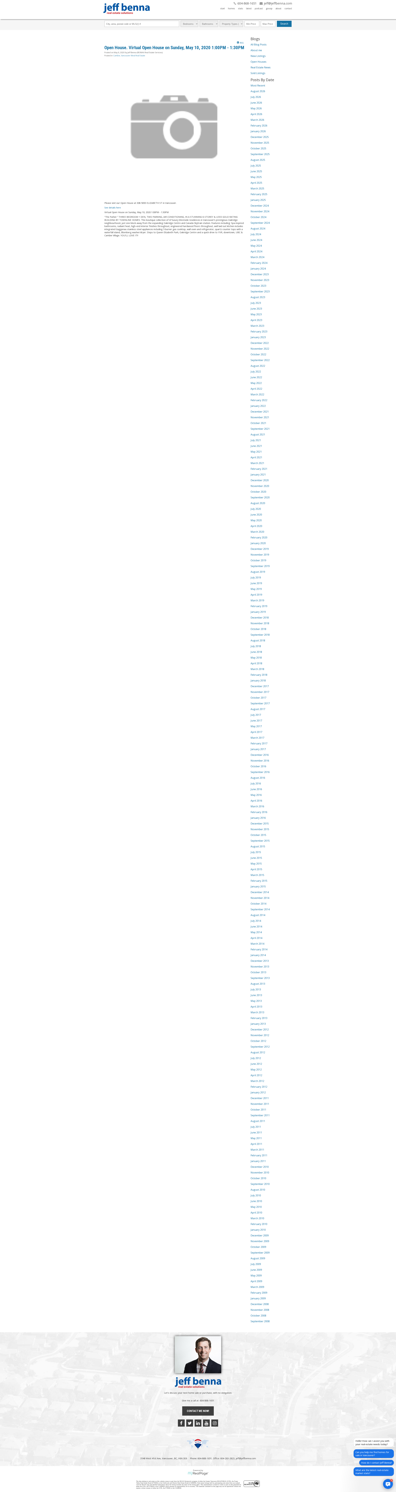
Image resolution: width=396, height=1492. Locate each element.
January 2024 (258, 268)
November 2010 (260, 1172)
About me (256, 50)
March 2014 (257, 943)
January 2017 (258, 749)
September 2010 (260, 1184)
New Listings (258, 56)
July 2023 (256, 303)
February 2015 (259, 880)
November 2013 (260, 966)
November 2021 (260, 417)
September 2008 (260, 1321)
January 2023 (258, 337)
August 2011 (258, 1121)
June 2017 (256, 720)
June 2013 (256, 995)
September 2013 (260, 978)
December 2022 (260, 343)
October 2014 (258, 903)
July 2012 (256, 1058)
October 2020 (258, 491)
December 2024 (260, 205)
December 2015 (260, 823)
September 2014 (260, 909)
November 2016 (260, 760)
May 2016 (256, 795)
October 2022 (258, 354)
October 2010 (258, 1178)
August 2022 (258, 366)
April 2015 (256, 869)
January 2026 (258, 131)
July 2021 (256, 440)
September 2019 (260, 566)
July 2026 (256, 97)
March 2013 (257, 1012)
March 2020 (257, 531)
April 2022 (256, 388)
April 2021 (256, 457)
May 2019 (256, 589)
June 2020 (256, 514)
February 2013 (259, 1018)
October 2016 (258, 766)
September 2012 (260, 1046)
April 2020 (256, 526)
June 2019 (256, 583)
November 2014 (260, 898)
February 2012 (259, 1086)
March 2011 (257, 1149)
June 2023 (256, 308)
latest (249, 8)
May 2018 (256, 657)
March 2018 (257, 669)
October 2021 (258, 423)
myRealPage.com (198, 1473)
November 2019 (260, 554)
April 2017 (256, 732)
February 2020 (259, 537)
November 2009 (260, 1241)
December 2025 (260, 137)
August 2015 (258, 846)
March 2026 (257, 120)
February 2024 (259, 263)
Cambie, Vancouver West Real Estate (129, 55)
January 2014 (258, 955)
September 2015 (260, 840)
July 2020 (256, 509)
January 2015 (258, 886)
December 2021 (260, 411)
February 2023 (259, 331)
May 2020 (256, 520)
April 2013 (256, 1006)
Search (284, 23)
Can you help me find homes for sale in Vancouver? (372, 1454)
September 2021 (260, 428)
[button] (388, 1484)
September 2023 (260, 291)
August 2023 (258, 297)
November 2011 (260, 1104)
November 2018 (260, 623)
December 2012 (260, 1029)
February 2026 (259, 125)
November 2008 (260, 1310)
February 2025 (259, 194)
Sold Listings (258, 73)
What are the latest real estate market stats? (372, 1471)
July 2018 (256, 646)
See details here (112, 207)
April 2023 (256, 320)
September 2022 (260, 360)
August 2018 (258, 640)
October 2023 (258, 285)
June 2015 (256, 858)
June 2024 (256, 240)
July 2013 (256, 989)
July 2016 (256, 783)
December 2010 (260, 1167)
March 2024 (257, 257)
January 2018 (258, 680)
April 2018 (256, 663)
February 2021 (259, 469)
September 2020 (260, 497)
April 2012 (256, 1075)
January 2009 (258, 1298)
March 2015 (257, 875)
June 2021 (256, 446)
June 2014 (256, 926)
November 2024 (260, 211)
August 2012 (258, 1052)
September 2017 (260, 703)
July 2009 (256, 1264)
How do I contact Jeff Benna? (376, 1462)
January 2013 (258, 1023)
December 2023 (260, 274)
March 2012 (257, 1081)
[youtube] (206, 1423)
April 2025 (256, 182)
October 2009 (258, 1247)
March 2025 (257, 188)
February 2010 (259, 1224)
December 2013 (260, 961)
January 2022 (258, 406)
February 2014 (259, 949)
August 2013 (258, 983)
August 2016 (258, 777)
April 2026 (256, 114)
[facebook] (181, 1423)
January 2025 (258, 200)
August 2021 (258, 434)
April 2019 (256, 594)
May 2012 (256, 1069)
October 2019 (258, 560)
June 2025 (256, 171)
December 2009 (260, 1235)
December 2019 (260, 549)
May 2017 (256, 726)
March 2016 (257, 806)
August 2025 (258, 160)
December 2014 (260, 892)
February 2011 (259, 1155)
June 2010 (256, 1201)
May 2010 (256, 1207)
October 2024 (258, 217)
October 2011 (258, 1109)
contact (288, 8)
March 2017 (257, 737)
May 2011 (256, 1138)
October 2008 (258, 1315)
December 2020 (260, 480)
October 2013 (258, 972)
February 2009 (259, 1292)
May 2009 (256, 1275)
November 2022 (260, 348)
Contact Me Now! (198, 1411)
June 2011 (256, 1132)
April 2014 (256, 938)
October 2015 (258, 835)
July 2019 (256, 577)
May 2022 (256, 383)
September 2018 (260, 634)
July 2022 (256, 371)
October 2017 (258, 697)
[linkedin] (198, 1423)
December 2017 (260, 686)
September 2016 (260, 772)
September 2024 (260, 223)
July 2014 (256, 921)
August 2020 (258, 503)
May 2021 (256, 451)
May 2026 (256, 108)
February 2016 (259, 812)
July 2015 (256, 852)
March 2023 (257, 326)
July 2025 (256, 165)
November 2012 (260, 1035)
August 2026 (258, 91)
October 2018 (258, 629)
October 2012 (258, 1041)
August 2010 (258, 1189)
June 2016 (256, 789)
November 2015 (260, 829)
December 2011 (260, 1098)
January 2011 (258, 1161)
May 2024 (256, 245)
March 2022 (257, 394)
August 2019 (258, 572)
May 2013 (256, 1001)
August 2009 (258, 1258)
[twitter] (189, 1423)
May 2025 (256, 177)
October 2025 (258, 148)
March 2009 (257, 1287)
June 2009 (256, 1270)
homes (231, 8)
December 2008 (260, 1304)
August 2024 (258, 228)
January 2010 (258, 1229)
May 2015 (256, 863)
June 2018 (256, 652)
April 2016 (256, 800)
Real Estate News (261, 67)
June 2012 (256, 1064)
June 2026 (256, 102)
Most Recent (258, 85)
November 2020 (260, 486)
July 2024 (256, 234)
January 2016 (258, 818)
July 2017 (256, 715)
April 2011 (256, 1144)
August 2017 (258, 709)
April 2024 (256, 251)
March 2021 (257, 463)
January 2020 (258, 543)
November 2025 (260, 142)
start (222, 8)
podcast (259, 8)
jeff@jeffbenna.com (246, 1458)
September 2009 (260, 1252)
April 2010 (256, 1212)
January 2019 (258, 612)
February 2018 (259, 674)
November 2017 (260, 692)
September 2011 (260, 1115)
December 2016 (260, 755)
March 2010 (257, 1218)
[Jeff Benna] (126, 16)
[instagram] (214, 1423)
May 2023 (256, 314)
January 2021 (258, 474)
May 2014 (256, 932)
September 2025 (260, 154)
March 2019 (257, 600)
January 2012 (258, 1092)
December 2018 (260, 617)
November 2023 (260, 280)
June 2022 (256, 377)
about (278, 8)
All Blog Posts (259, 44)
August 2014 (258, 915)
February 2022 (259, 400)
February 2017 (259, 743)
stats (240, 8)
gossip (269, 8)
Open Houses (258, 61)
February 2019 (259, 606)
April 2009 (256, 1281)
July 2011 (256, 1126)
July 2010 (256, 1195)
